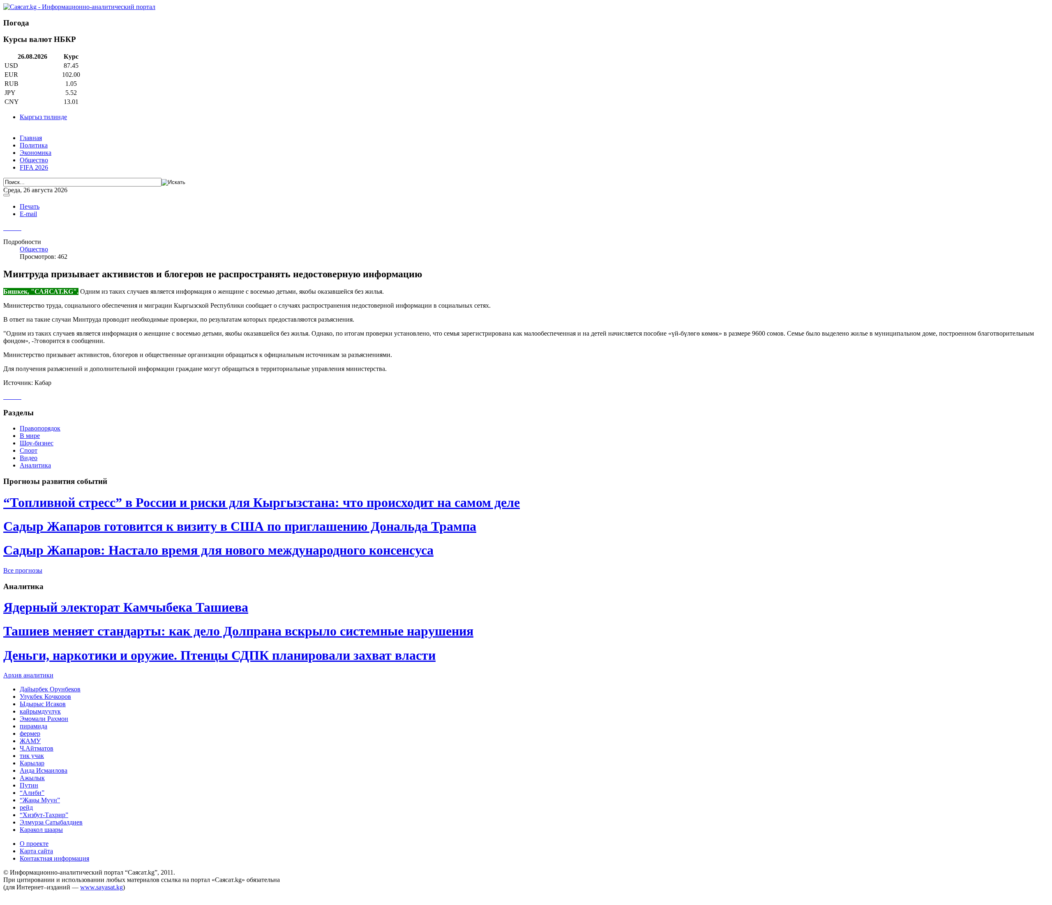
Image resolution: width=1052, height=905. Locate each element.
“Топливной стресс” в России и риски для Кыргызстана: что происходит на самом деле (261, 502)
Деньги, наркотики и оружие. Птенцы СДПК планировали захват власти (219, 655)
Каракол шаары (41, 829)
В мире (30, 435)
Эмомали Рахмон (44, 718)
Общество (34, 160)
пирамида (33, 726)
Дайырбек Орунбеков (50, 689)
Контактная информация (54, 858)
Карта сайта (36, 850)
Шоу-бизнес (36, 443)
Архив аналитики (28, 675)
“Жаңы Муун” (40, 800)
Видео (28, 457)
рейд (26, 807)
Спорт (28, 450)
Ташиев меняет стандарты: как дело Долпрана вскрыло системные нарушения (238, 631)
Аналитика (35, 465)
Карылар (32, 763)
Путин (29, 785)
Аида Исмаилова (43, 770)
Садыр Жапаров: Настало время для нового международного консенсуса (218, 550)
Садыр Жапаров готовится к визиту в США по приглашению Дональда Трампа (239, 526)
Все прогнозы (22, 570)
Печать (29, 206)
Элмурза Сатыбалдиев (51, 822)
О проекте (34, 843)
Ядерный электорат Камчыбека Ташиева (125, 607)
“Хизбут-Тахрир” (44, 814)
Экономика (35, 152)
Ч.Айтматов (36, 748)
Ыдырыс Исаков (43, 703)
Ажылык (32, 777)
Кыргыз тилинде (43, 116)
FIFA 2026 (34, 167)
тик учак (32, 755)
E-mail (28, 213)
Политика (34, 145)
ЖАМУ (30, 740)
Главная (31, 137)
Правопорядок (40, 428)
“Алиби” (32, 792)
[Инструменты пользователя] (6, 195)
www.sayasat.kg (101, 887)
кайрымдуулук (40, 711)
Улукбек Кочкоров (45, 696)
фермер (30, 733)
